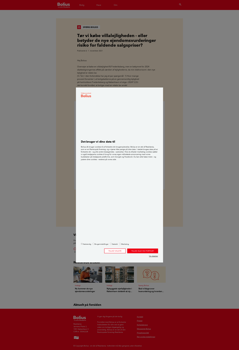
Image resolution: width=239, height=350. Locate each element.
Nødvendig (87, 244)
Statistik (115, 244)
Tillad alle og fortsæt (142, 251)
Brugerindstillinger (101, 244)
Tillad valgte (114, 251)
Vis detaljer (153, 256)
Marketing (125, 244)
